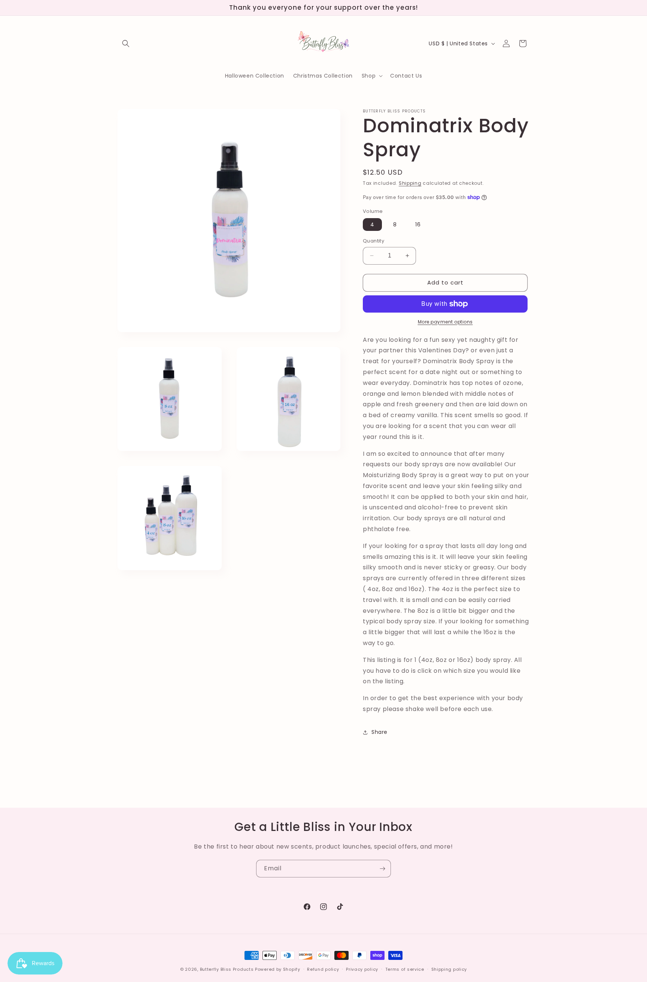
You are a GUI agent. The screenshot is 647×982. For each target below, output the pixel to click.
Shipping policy (449, 969)
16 (418, 224)
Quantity (373, 240)
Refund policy (323, 969)
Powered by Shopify (277, 969)
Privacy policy (362, 969)
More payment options (445, 322)
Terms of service (404, 969)
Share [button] (379, 732)
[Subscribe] (382, 868)
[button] (126, 43)
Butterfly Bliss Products (227, 969)
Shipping (410, 183)
